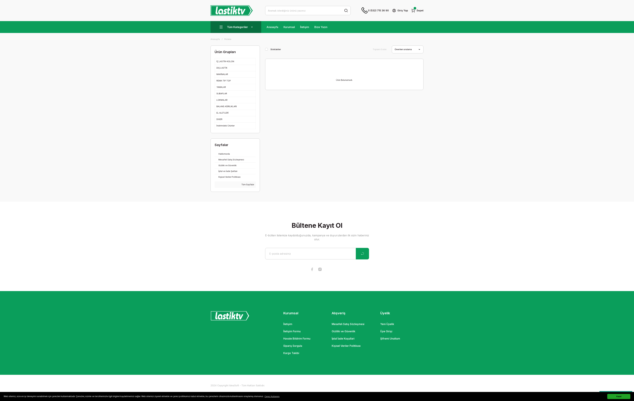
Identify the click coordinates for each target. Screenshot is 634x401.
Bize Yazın (320, 27)
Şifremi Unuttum (390, 338)
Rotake (227, 39)
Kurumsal (289, 27)
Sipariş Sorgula (292, 345)
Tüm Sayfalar (247, 184)
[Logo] (232, 10)
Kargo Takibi (291, 353)
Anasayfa (272, 27)
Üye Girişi (386, 331)
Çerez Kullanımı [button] (272, 396)
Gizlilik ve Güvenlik (343, 331)
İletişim (304, 27)
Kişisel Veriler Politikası (346, 345)
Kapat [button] (618, 396)
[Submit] (362, 253)
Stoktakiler (275, 49)
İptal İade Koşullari (343, 338)
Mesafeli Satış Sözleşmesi (348, 324)
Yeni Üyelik (387, 324)
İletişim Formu (292, 331)
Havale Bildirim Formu (296, 338)
